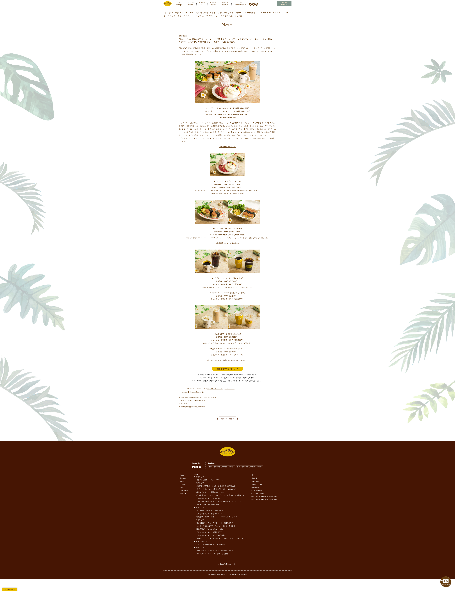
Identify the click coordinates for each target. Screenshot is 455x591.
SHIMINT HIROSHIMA (217, 545)
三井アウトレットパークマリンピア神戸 (211, 535)
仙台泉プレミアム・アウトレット (213, 480)
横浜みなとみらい (217, 492)
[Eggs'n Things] (168, 4)
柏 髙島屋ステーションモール (207, 495)
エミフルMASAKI (202, 545)
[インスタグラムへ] (256, 4)
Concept (178, 4)
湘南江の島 (231, 486)
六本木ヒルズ (201, 504)
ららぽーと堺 (217, 529)
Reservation (240, 4)
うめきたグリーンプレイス (206, 538)
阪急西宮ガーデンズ (203, 529)
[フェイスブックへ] (253, 4)
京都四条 (232, 526)
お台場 (203, 486)
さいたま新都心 (213, 489)
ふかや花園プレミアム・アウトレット (210, 501)
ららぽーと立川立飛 (219, 486)
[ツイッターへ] (250, 4)
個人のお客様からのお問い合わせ (221, 467)
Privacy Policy (257, 484)
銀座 (208, 486)
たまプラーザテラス (232, 501)
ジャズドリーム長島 (214, 511)
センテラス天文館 (226, 551)
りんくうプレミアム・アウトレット (230, 538)
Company (255, 487)
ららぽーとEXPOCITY (204, 526)
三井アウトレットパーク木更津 (207, 498)
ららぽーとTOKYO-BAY (228, 489)
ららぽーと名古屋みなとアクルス (208, 514)
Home (182, 475)
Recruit (225, 4)
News (213, 4)
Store (202, 4)
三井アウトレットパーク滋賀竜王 (208, 532)
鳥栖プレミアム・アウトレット (207, 551)
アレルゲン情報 (258, 493)
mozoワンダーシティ (229, 517)
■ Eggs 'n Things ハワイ (227, 564)
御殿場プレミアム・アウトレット (208, 517)
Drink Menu (184, 490)
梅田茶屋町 (228, 523)
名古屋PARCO (201, 511)
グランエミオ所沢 (225, 495)
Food (181, 487)
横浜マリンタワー (202, 492)
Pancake (183, 484)
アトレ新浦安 (238, 495)
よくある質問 (257, 490)
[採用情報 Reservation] (284, 3)
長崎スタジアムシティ (204, 554)
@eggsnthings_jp (197, 392)
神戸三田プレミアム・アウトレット (209, 523)
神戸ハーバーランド (220, 526)
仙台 (198, 480)
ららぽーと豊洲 (213, 504)
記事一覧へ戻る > (227, 419)
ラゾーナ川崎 (201, 489)
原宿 (198, 486)
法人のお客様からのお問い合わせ (249, 467)
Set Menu (183, 493)
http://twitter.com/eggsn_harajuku (220, 389)
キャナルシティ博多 (221, 554)
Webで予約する (226, 368)
